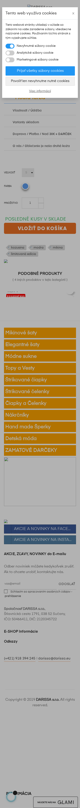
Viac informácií (40, 91)
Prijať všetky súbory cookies (40, 71)
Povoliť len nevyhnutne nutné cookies (40, 81)
